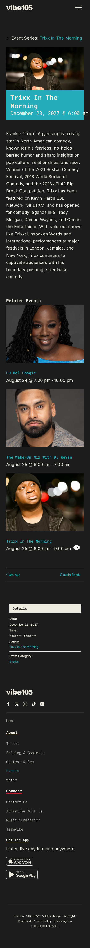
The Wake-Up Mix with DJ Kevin (39, 457)
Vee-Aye (14, 574)
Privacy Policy (42, 921)
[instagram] (25, 704)
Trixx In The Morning (28, 541)
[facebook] (8, 704)
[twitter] (17, 704)
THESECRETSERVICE (45, 926)
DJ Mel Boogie (21, 372)
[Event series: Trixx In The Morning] (76, 547)
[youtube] (42, 704)
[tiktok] (34, 704)
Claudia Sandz (70, 574)
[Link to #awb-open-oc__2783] (78, 7)
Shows (14, 661)
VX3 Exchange (52, 916)
